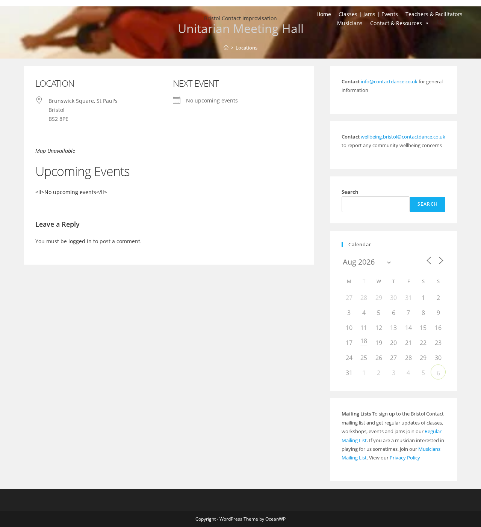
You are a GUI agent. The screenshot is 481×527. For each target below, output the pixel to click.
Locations (246, 47)
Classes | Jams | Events (368, 14)
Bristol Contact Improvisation (240, 18)
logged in (80, 241)
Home (323, 14)
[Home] (226, 47)
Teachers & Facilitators (434, 14)
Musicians (350, 23)
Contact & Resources (396, 23)
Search (350, 191)
